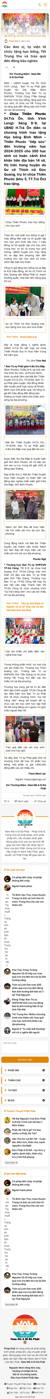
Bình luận (23, 801)
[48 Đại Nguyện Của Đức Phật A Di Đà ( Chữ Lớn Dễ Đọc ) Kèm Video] (7, 1122)
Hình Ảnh (38, 1392)
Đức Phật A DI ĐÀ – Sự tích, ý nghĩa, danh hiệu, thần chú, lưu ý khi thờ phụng (28, 1153)
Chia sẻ (41, 801)
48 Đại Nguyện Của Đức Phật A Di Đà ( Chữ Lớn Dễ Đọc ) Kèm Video (29, 1122)
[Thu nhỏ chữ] (6, 67)
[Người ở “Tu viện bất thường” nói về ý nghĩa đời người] (7, 1033)
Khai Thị (40, 1388)
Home (10, 36)
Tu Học (26, 1392)
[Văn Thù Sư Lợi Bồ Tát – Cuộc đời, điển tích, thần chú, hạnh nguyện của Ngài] (7, 1143)
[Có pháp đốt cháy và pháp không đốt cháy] (7, 881)
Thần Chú (26, 1388)
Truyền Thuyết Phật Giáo (18, 1384)
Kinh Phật (41, 1384)
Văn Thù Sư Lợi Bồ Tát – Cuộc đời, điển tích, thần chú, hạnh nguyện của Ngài (29, 1142)
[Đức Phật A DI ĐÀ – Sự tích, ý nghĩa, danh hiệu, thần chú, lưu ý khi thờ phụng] (7, 1154)
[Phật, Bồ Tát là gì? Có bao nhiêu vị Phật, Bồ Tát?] (7, 1134)
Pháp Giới (13, 41)
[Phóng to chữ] (14, 67)
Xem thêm (10, 1162)
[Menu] (45, 4)
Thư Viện (13, 1392)
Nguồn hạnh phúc (22, 886)
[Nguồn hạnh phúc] (7, 890)
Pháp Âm (12, 1388)
